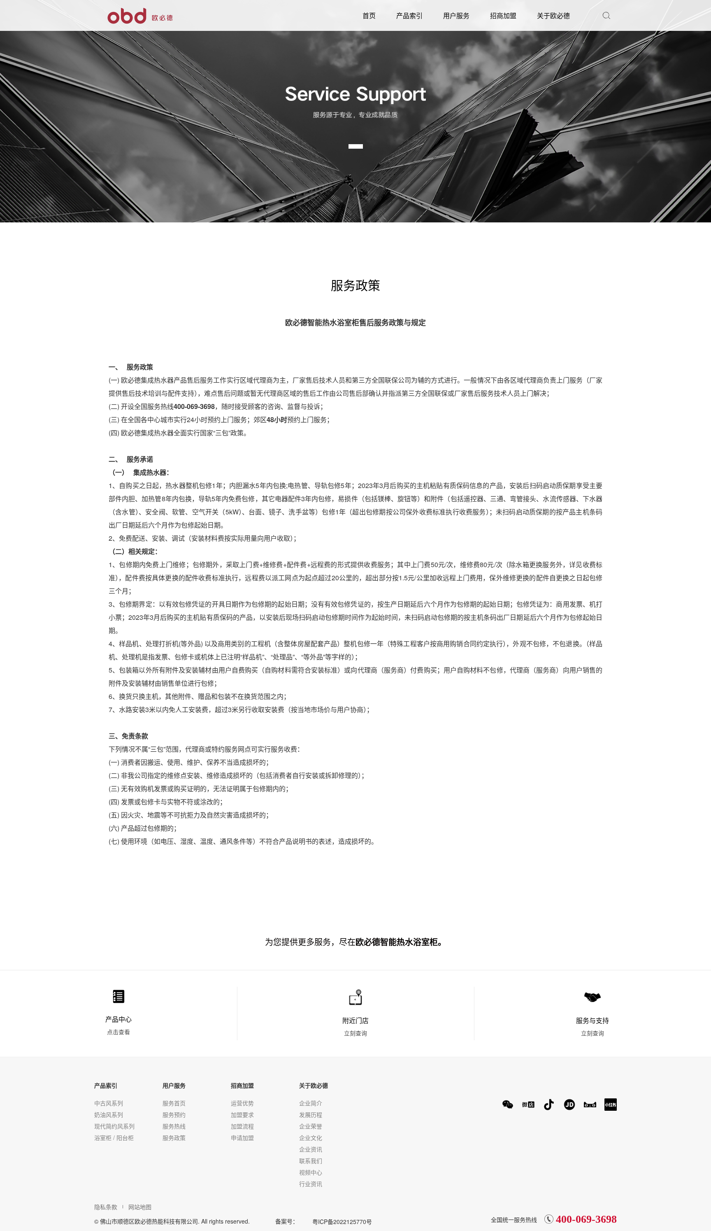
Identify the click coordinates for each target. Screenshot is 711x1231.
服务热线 (174, 1126)
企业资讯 (310, 1149)
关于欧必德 (553, 15)
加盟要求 (242, 1114)
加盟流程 (242, 1126)
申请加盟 (242, 1137)
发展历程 (310, 1114)
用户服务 (456, 15)
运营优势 (242, 1103)
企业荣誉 (310, 1126)
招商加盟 (503, 15)
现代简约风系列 (114, 1126)
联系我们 (310, 1160)
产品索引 (409, 15)
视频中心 (310, 1172)
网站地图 (139, 1207)
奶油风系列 (108, 1114)
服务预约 (174, 1114)
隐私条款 (105, 1207)
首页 (369, 15)
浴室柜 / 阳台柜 (114, 1137)
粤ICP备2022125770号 (342, 1221)
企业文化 (310, 1137)
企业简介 (310, 1103)
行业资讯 (310, 1184)
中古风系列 (108, 1103)
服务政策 (174, 1137)
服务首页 (174, 1103)
